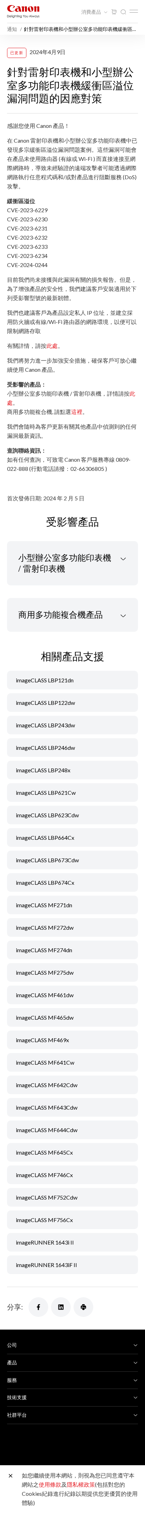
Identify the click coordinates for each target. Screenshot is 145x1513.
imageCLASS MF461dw (45, 995)
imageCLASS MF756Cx (44, 1219)
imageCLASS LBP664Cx (45, 837)
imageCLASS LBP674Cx (45, 882)
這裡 (76, 411)
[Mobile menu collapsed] (134, 11)
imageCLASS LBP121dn (45, 680)
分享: (15, 1307)
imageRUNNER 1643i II (45, 1242)
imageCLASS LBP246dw (45, 747)
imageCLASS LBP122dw (45, 702)
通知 (12, 29)
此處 (52, 345)
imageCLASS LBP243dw (45, 725)
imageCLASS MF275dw (45, 972)
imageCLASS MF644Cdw (46, 1129)
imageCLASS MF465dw (45, 1017)
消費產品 (91, 12)
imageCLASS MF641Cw (45, 1062)
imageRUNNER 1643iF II (46, 1264)
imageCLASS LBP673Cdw (47, 860)
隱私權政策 (81, 1484)
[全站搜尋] (123, 12)
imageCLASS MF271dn (44, 905)
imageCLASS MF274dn (44, 950)
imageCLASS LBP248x (43, 770)
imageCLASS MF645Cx (44, 1152)
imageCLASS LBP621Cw (46, 792)
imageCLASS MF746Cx (44, 1174)
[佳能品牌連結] (23, 11)
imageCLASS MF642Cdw (46, 1085)
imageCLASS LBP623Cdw (47, 815)
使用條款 (50, 1484)
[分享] (38, 1307)
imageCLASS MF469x (42, 1040)
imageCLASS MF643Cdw (46, 1107)
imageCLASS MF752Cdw (46, 1197)
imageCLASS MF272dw (45, 927)
